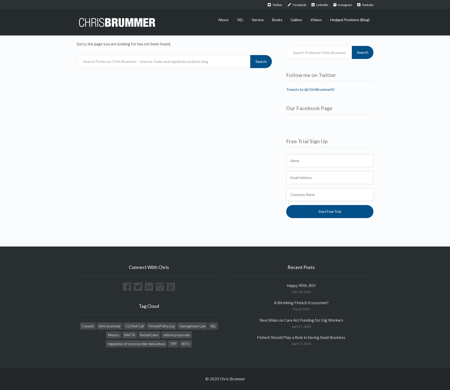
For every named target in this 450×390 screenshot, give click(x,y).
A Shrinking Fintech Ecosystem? (301, 302)
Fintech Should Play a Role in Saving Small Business (301, 337)
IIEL (240, 19)
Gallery (296, 19)
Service (258, 19)
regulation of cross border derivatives (136, 344)
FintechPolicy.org (161, 326)
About (223, 19)
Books (277, 19)
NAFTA (129, 335)
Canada (88, 326)
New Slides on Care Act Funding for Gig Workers (301, 320)
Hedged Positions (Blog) (350, 19)
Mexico (113, 335)
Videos (316, 19)
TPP (173, 344)
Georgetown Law (192, 326)
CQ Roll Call (135, 326)
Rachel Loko (149, 335)
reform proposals (176, 335)
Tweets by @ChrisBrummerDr (310, 89)
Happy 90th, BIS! (301, 285)
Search (261, 61)
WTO (186, 344)
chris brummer (110, 326)
